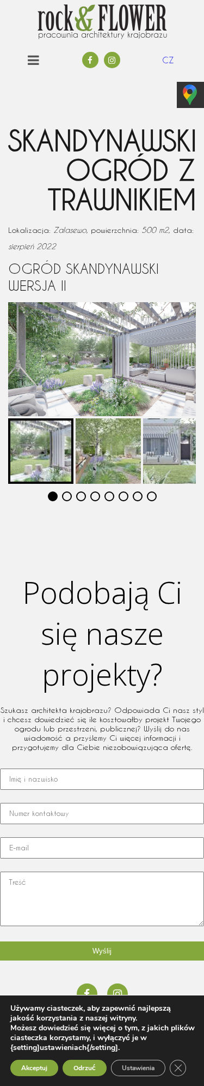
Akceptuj (34, 1068)
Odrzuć (84, 1068)
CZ (168, 60)
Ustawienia (138, 1068)
